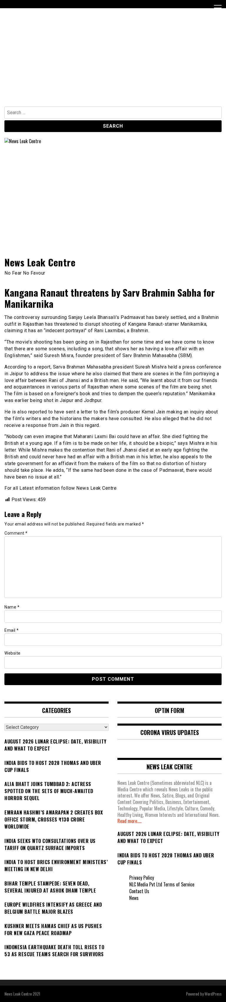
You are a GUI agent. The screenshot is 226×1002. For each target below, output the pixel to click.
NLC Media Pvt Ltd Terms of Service (161, 884)
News (134, 897)
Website (12, 653)
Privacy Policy (141, 877)
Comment (16, 533)
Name (11, 607)
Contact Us (139, 891)
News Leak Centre (39, 262)
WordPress (213, 994)
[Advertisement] (113, 62)
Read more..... (129, 820)
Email (11, 630)
